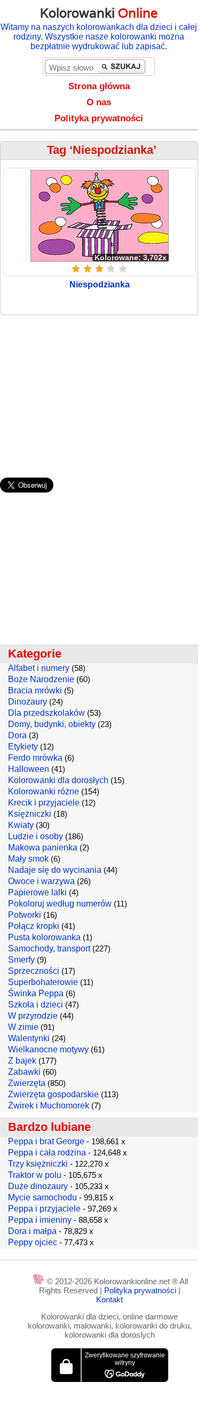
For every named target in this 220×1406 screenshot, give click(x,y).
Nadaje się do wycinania (54, 869)
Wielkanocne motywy (48, 1049)
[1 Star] (75, 268)
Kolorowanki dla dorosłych (58, 780)
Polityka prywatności (98, 118)
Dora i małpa (32, 1231)
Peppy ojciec (32, 1242)
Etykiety (23, 746)
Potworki (24, 914)
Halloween (28, 769)
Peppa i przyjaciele (44, 1208)
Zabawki (24, 1071)
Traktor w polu (34, 1175)
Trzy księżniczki (38, 1163)
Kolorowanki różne (43, 791)
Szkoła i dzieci (35, 1004)
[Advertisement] (110, 391)
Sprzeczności (33, 970)
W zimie (23, 1027)
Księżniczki (29, 813)
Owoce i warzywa (41, 881)
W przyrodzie (33, 1015)
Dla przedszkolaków (46, 712)
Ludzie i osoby (35, 836)
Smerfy (21, 959)
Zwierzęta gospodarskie (53, 1094)
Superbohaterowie (43, 982)
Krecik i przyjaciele (44, 802)
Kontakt (109, 1299)
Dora (17, 735)
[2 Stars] (87, 268)
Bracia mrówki (35, 690)
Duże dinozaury (38, 1186)
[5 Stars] (122, 268)
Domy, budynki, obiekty (52, 724)
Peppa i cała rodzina (47, 1152)
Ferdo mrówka (35, 757)
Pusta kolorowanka (44, 937)
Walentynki (29, 1038)
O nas (99, 102)
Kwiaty (21, 825)
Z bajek (22, 1060)
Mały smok (28, 858)
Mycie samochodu (42, 1197)
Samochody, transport (49, 948)
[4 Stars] (111, 268)
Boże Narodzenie (41, 679)
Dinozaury (27, 701)
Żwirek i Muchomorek (48, 1105)
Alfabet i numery (38, 668)
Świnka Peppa (36, 993)
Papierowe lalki (37, 892)
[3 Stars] (99, 268)
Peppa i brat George (46, 1141)
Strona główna (99, 86)
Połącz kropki (33, 926)
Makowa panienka (42, 847)
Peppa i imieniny (40, 1219)
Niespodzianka (99, 284)
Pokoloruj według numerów (60, 903)
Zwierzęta (26, 1083)
